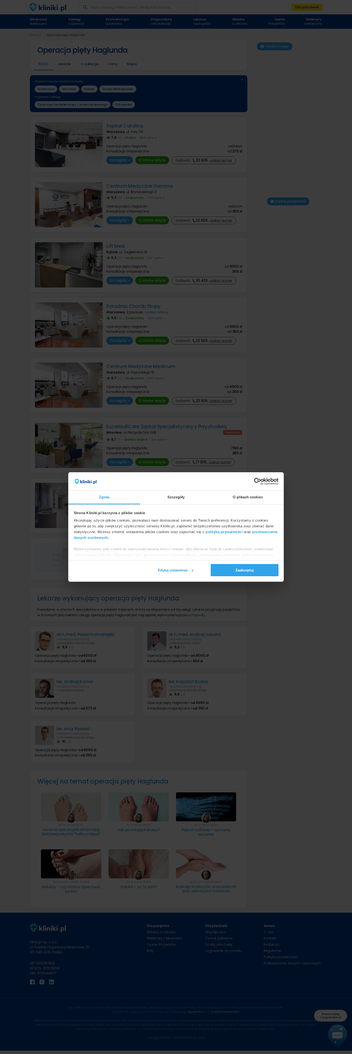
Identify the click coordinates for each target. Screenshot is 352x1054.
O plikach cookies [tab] (248, 497)
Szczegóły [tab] (176, 497)
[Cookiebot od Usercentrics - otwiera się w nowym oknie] (257, 481)
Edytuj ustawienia (172, 570)
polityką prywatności (224, 532)
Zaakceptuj (244, 570)
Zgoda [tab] (104, 497)
